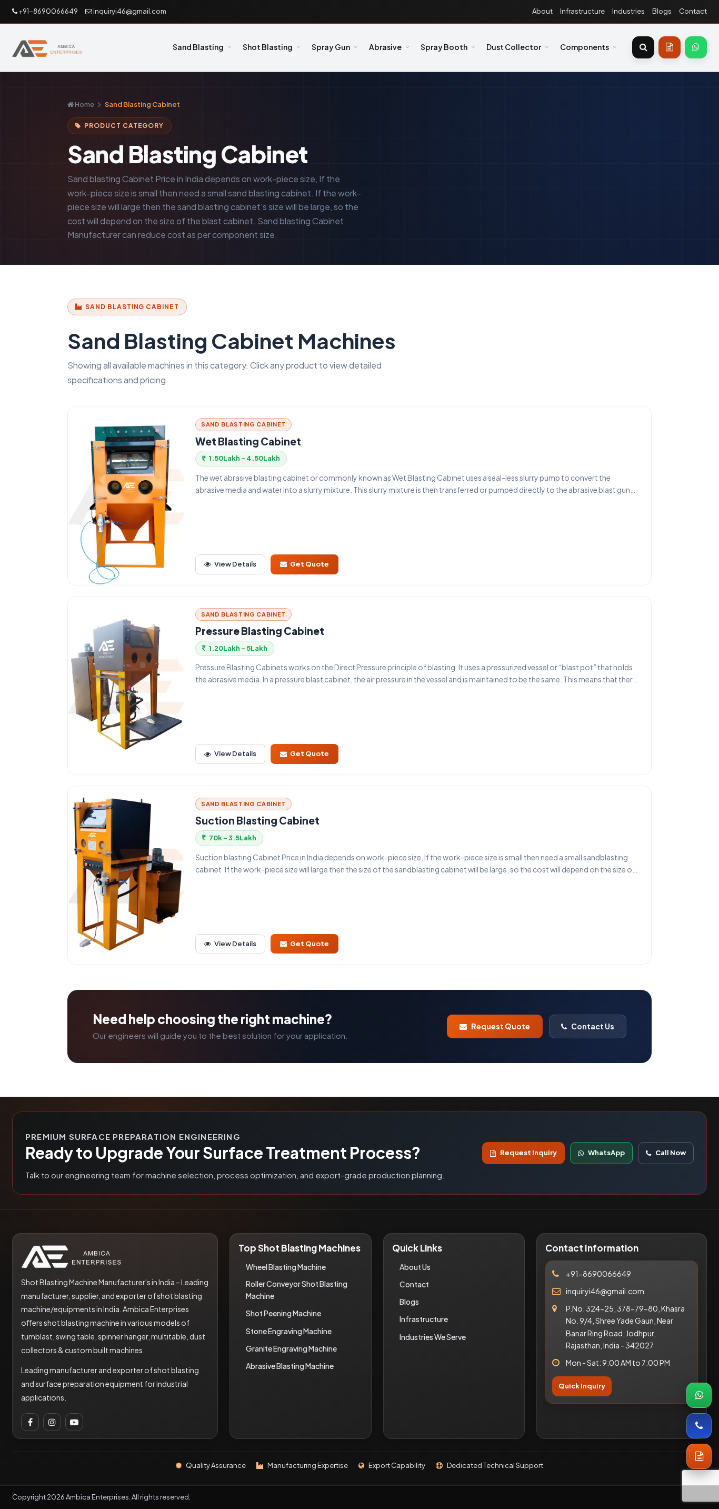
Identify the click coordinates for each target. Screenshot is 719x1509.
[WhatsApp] (696, 47)
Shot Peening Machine (283, 1313)
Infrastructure (582, 11)
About (542, 11)
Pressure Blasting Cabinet (259, 631)
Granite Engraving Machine (291, 1348)
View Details (235, 564)
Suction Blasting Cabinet (257, 821)
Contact (693, 11)
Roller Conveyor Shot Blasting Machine (296, 1289)
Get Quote (309, 564)
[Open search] (643, 47)
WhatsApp (606, 1152)
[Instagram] (52, 1422)
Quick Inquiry (581, 1386)
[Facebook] (30, 1422)
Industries (628, 11)
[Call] (699, 1425)
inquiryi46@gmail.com (129, 11)
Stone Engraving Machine (289, 1331)
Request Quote (500, 1026)
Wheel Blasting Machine (286, 1267)
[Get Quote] (669, 47)
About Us (415, 1267)
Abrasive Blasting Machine (290, 1366)
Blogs (662, 11)
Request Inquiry (528, 1152)
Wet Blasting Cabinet (248, 441)
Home (84, 104)
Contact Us (592, 1026)
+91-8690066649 (47, 11)
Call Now (670, 1152)
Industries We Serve (433, 1337)
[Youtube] (74, 1422)
